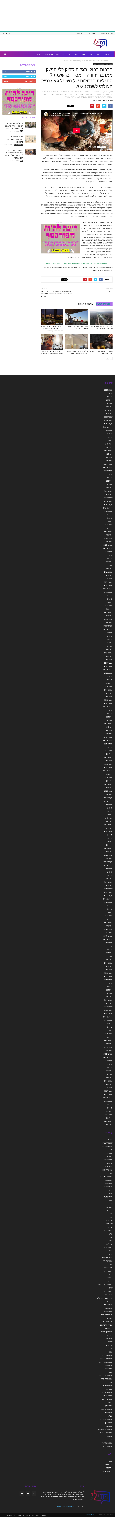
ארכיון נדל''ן (109, 1423)
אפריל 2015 (109, 818)
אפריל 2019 (109, 686)
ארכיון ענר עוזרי (108, 1261)
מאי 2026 (109, 400)
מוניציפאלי (109, 1301)
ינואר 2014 (109, 852)
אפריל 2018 (109, 720)
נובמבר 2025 (108, 420)
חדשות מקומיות (108, 1305)
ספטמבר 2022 (108, 548)
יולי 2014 (110, 835)
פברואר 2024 (108, 491)
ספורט (110, 1139)
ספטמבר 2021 (108, 589)
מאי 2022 (109, 562)
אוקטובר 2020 (108, 626)
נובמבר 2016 (108, 764)
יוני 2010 (110, 986)
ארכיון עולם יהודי (108, 1355)
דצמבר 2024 (108, 457)
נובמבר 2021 (108, 582)
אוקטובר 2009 (108, 1013)
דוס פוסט (110, 1288)
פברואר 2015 (108, 825)
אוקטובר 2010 (108, 976)
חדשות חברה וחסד (107, 1315)
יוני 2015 (110, 811)
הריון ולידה (109, 1244)
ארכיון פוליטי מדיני (107, 1446)
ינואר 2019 (109, 693)
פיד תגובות (109, 1468)
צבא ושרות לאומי (107, 1170)
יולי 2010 (110, 983)
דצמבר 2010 (108, 970)
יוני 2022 (110, 558)
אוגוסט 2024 (108, 471)
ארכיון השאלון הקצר (106, 1409)
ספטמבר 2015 (108, 801)
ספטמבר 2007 (108, 1098)
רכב (111, 1150)
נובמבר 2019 (108, 663)
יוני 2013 (110, 875)
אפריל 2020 (109, 646)
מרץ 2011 (109, 959)
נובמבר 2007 (108, 1091)
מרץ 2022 (109, 568)
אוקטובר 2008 (108, 1054)
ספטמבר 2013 (108, 865)
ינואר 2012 (109, 926)
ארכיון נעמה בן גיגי (107, 1396)
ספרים (110, 1281)
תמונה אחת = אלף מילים (105, 1298)
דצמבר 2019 (108, 660)
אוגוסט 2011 (108, 943)
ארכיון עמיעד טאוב (107, 1399)
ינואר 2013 (109, 885)
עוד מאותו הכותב (85, 304)
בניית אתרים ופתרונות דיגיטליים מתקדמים (18, 1515)
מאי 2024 (109, 481)
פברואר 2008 (108, 1081)
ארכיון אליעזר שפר (107, 1386)
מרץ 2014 (109, 845)
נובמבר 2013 (108, 858)
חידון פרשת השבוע (107, 1321)
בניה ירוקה (109, 291)
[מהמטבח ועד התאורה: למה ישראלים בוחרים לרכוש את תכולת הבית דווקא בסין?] (30, 152)
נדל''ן (111, 1234)
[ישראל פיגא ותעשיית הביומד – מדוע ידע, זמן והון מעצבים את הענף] (30, 125)
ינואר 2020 (109, 656)
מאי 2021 (109, 602)
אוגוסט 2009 (108, 1020)
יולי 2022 (110, 555)
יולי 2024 (110, 474)
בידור (57, 54)
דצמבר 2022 (108, 538)
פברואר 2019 (108, 690)
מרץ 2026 (109, 407)
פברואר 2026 (108, 410)
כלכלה (76, 54)
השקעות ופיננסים (107, 1146)
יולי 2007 (110, 1104)
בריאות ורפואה (108, 1183)
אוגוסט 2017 (108, 744)
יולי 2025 (110, 434)
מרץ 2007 (109, 1118)
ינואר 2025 (109, 454)
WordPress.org (107, 1471)
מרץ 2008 (109, 1077)
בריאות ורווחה (108, 1311)
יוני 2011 (110, 949)
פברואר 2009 (108, 1040)
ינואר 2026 (109, 413)
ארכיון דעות (109, 1389)
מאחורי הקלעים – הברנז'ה (45, 54)
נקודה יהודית (109, 1295)
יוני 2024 (110, 477)
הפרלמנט (109, 1207)
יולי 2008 (110, 1064)
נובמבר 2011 (108, 933)
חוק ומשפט (109, 1153)
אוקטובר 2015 (108, 798)
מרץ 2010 (109, 997)
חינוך (111, 1173)
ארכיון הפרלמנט (107, 1443)
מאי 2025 (109, 440)
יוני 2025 (110, 437)
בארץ (95, 64)
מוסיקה (110, 1274)
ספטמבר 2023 (108, 508)
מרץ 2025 (109, 447)
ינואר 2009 (109, 1044)
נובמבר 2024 (108, 461)
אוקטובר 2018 (108, 703)
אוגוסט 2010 (108, 980)
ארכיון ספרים (109, 1369)
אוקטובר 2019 (108, 666)
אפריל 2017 (109, 751)
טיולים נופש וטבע (107, 1257)
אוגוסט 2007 (108, 1101)
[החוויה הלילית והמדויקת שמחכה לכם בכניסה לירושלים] (101, 341)
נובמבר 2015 (108, 794)
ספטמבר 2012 (108, 899)
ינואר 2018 (109, 727)
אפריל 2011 (109, 956)
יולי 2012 (110, 906)
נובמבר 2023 (108, 501)
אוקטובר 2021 (108, 585)
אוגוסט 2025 (108, 430)
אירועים (110, 1190)
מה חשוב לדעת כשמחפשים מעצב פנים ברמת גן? (14, 139)
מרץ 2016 (109, 781)
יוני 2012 (110, 909)
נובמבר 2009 (108, 1010)
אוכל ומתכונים (108, 1268)
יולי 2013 (110, 872)
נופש (63, 54)
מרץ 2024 (109, 488)
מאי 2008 (109, 1071)
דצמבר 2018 (108, 697)
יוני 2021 (110, 599)
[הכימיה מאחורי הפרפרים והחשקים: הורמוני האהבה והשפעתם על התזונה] (52, 342)
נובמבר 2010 (108, 973)
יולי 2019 (110, 676)
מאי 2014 (109, 842)
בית (112, 61)
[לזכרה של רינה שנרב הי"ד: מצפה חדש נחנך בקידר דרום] (76, 317)
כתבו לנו (88, 33)
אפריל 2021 (109, 606)
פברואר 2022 (108, 572)
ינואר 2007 (109, 1125)
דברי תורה (109, 1345)
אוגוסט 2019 (108, 673)
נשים (69, 54)
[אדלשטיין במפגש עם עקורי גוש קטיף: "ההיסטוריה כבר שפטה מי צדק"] (76, 341)
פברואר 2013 (108, 882)
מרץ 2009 (109, 1037)
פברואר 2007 (108, 1121)
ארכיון (111, 1352)
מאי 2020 (109, 643)
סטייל (111, 1251)
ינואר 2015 (109, 828)
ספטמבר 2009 (108, 1017)
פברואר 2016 (108, 784)
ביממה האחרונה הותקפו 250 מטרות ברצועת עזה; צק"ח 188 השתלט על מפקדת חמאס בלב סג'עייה (57, 293)
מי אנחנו (94, 33)
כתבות (111, 1200)
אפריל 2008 (109, 1074)
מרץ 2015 (109, 821)
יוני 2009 (110, 1027)
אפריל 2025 (109, 444)
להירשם (6, 81)
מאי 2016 (109, 774)
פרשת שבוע (109, 1156)
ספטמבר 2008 (108, 1057)
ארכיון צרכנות (108, 1426)
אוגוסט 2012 (108, 902)
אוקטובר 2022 (108, 545)
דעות (91, 54)
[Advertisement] (57, 15)
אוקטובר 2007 (108, 1094)
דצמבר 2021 (108, 579)
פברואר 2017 (108, 757)
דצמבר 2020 (108, 619)
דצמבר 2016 (108, 761)
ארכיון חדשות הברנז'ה (106, 1375)
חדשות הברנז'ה (108, 1291)
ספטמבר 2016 (108, 771)
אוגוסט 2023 (108, 511)
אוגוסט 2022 (108, 552)
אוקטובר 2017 (108, 737)
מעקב (6, 76)
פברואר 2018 (108, 724)
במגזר (111, 1372)
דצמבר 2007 (108, 1088)
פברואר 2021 (108, 612)
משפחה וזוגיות (108, 1247)
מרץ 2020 (109, 649)
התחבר (110, 1461)
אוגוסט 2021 (108, 592)
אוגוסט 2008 (108, 1061)
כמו (5, 71)
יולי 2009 (110, 1024)
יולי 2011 (110, 946)
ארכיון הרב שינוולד (107, 1392)
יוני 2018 (110, 713)
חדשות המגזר (107, 54)
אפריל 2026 (109, 403)
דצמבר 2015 (108, 791)
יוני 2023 (110, 518)
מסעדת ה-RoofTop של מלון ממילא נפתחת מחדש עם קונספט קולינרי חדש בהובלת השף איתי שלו (52, 329)
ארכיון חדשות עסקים (106, 1419)
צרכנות (110, 1237)
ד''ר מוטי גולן (109, 1328)
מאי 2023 (109, 521)
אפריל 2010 (109, 993)
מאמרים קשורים (103, 304)
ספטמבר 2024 (108, 467)
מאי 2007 (109, 1111)
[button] (5, 54)
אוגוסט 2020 (108, 633)
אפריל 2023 (109, 525)
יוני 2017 (110, 747)
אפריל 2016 (109, 777)
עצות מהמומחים (18, 144)
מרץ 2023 (109, 528)
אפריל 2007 (109, 1115)
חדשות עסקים (108, 1230)
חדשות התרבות (108, 1271)
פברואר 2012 (108, 922)
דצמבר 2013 (108, 855)
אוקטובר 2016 (108, 767)
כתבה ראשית (109, 64)
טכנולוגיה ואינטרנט (107, 1177)
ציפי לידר (110, 1335)
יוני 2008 (110, 1067)
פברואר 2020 (108, 653)
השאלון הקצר (108, 1197)
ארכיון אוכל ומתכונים (106, 1359)
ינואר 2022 (109, 575)
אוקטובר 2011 (108, 936)
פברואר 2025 (108, 451)
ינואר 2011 (109, 966)
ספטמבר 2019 (108, 670)
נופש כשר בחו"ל (107, 1166)
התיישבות (110, 1163)
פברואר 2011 (108, 963)
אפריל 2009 (109, 1034)
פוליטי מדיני (109, 1210)
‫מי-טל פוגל (106, 101)
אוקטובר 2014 (108, 831)
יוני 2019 (110, 680)
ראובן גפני (109, 1338)
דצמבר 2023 (108, 498)
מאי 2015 (109, 815)
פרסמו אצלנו (80, 33)
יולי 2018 (110, 710)
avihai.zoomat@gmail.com (66, 1506)
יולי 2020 (110, 636)
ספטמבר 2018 (108, 707)
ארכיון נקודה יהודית (107, 1379)
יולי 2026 (110, 393)
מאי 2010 (109, 990)
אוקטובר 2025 (108, 424)
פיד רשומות (109, 1464)
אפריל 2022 (109, 565)
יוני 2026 (110, 397)
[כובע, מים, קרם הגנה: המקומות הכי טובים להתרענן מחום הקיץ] (101, 317)
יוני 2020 (110, 639)
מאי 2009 (109, 1030)
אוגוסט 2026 (108, 390)
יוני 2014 (110, 838)
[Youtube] (3, 33)
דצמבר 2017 (108, 730)
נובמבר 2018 (108, 700)
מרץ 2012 (109, 919)
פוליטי (98, 54)
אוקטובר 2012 (108, 895)
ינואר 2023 (109, 535)
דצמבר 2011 (108, 929)
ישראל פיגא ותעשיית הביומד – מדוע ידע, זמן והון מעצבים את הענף (14, 126)
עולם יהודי (84, 54)
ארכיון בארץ (109, 1406)
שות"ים (110, 1342)
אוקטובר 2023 (108, 504)
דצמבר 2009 (108, 1007)
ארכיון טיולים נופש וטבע (105, 1429)
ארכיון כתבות (109, 1412)
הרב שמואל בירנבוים (106, 1325)
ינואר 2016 (109, 788)
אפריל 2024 (109, 484)
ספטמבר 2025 (108, 427)
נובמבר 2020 (108, 622)
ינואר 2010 (109, 1003)
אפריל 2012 (109, 916)
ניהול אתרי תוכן (90, 1515)
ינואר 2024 (109, 494)
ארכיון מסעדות (108, 1365)
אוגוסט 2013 (108, 868)
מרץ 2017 (109, 754)
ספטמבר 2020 (108, 629)
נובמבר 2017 (108, 734)
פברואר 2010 (108, 1000)
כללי (21, 131)
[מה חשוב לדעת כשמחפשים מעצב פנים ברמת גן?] (30, 139)
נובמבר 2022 (108, 542)
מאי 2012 (109, 912)
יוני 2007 (110, 1108)
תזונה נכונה (109, 1180)
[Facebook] (9, 33)
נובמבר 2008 (108, 1050)
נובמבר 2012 (108, 892)
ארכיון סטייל (109, 1436)
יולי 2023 (110, 515)
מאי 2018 (109, 717)
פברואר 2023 (108, 531)
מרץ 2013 (109, 879)
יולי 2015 (110, 808)
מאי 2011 (109, 953)
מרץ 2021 (109, 609)
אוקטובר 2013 (108, 862)
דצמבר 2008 (108, 1047)
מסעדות (110, 1278)
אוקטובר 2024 (108, 464)
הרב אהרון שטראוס (107, 1332)
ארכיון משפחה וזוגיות (106, 1433)
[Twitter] (6, 33)
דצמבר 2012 (108, 889)
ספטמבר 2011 (108, 939)
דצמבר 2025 (108, 417)
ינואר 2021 (109, 616)
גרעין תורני (109, 1318)
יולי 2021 (110, 595)
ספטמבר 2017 (108, 740)
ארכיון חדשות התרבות (106, 1362)
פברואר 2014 (108, 848)
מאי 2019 (109, 683)
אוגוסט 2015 (108, 804)
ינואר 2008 (109, 1084)
